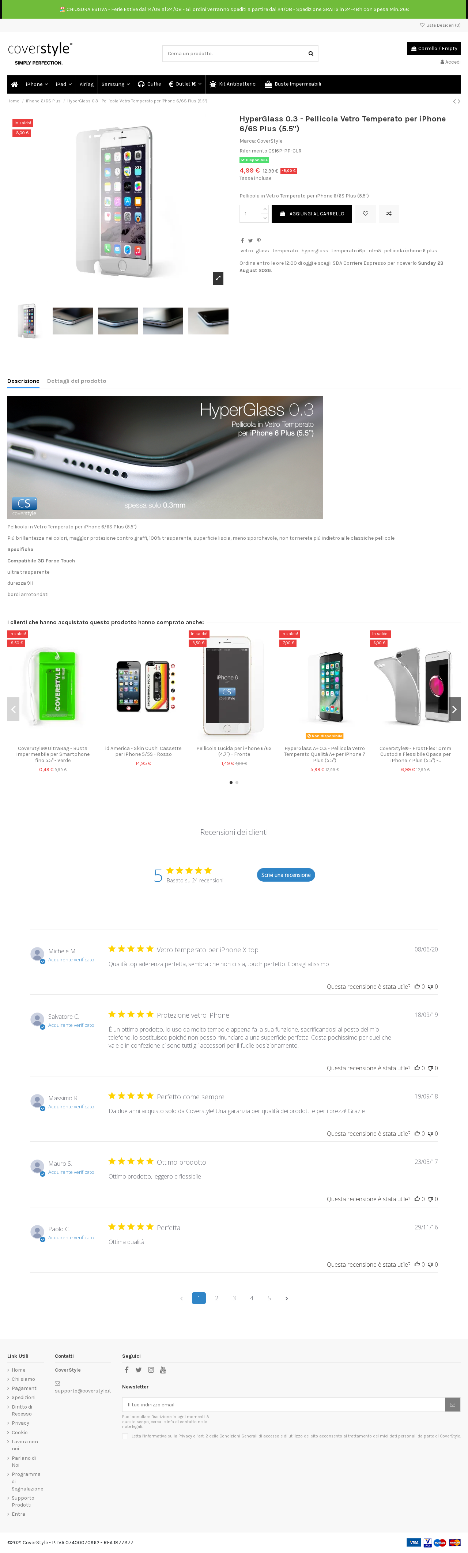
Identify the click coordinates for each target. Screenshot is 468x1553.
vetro (247, 251)
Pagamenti (25, 1388)
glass (262, 251)
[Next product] (459, 101)
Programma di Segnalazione (27, 1481)
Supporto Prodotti (23, 1501)
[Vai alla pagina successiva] (287, 1298)
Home (18, 1370)
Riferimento (253, 151)
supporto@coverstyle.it (83, 1391)
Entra (18, 1514)
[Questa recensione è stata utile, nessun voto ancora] (417, 987)
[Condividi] (242, 241)
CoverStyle (269, 141)
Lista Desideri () (443, 25)
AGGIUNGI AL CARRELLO (317, 214)
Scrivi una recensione (286, 874)
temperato (285, 251)
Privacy (20, 1423)
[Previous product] (455, 101)
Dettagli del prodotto (76, 380)
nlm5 (375, 251)
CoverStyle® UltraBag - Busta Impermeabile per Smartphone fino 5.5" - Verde (53, 754)
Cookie (19, 1432)
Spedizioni (23, 1397)
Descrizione (23, 380)
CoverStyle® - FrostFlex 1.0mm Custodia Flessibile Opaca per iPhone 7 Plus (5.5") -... (415, 754)
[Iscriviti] (452, 1404)
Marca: (247, 141)
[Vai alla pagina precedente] (181, 1298)
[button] (37, 84)
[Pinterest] (259, 241)
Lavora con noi (25, 1445)
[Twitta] (250, 241)
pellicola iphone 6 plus (410, 251)
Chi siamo (23, 1379)
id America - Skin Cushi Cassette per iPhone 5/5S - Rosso (143, 751)
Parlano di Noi (24, 1462)
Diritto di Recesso (22, 1410)
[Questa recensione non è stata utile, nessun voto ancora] (430, 987)
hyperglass (314, 251)
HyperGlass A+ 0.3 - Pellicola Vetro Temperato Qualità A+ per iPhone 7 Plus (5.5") (324, 754)
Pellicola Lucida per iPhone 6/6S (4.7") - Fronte (234, 751)
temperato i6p (348, 251)
